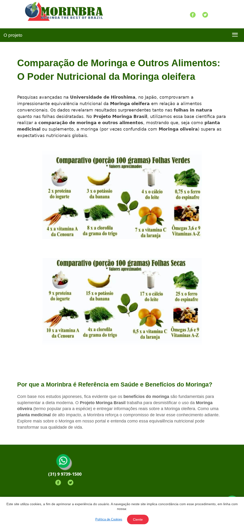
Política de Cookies (108, 519)
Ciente (138, 519)
